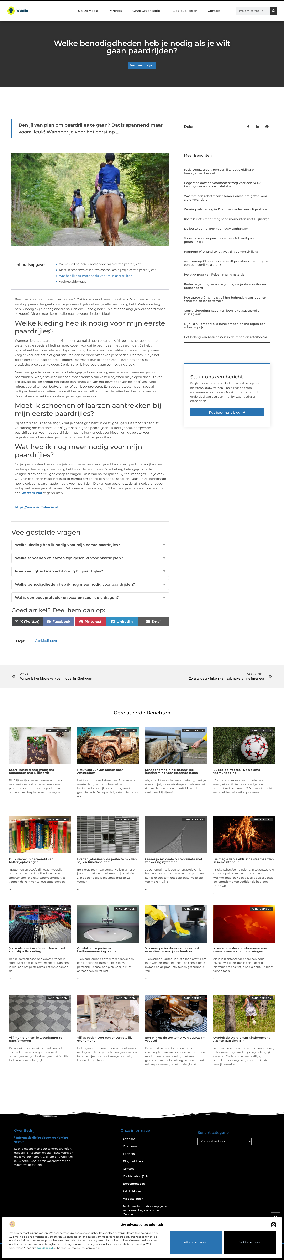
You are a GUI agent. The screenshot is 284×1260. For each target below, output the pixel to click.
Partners (115, 11)
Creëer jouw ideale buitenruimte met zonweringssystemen (173, 860)
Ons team (130, 1146)
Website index (133, 1198)
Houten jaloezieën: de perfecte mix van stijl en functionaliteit (107, 860)
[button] (274, 1225)
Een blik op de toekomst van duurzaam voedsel (175, 1039)
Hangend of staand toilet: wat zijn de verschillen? (221, 251)
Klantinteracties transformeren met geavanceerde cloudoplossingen (240, 950)
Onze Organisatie (146, 11)
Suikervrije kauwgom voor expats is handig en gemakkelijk (219, 240)
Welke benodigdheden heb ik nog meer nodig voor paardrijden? (90, 584)
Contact (214, 11)
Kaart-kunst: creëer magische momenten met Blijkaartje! (227, 219)
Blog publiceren (184, 11)
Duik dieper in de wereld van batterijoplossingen (31, 860)
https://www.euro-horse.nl (36, 507)
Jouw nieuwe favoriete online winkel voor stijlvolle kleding (37, 950)
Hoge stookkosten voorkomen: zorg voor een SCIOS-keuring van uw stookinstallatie (223, 184)
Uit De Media (88, 11)
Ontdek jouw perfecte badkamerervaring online (96, 950)
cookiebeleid (45, 1247)
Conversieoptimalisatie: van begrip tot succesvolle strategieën (221, 312)
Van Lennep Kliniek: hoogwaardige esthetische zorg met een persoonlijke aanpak (227, 263)
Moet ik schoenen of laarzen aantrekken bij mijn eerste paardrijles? (107, 270)
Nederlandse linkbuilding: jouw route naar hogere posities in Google (145, 1210)
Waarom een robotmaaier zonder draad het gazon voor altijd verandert (225, 197)
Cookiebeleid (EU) (135, 1176)
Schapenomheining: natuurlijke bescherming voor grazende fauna (171, 771)
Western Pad (31, 493)
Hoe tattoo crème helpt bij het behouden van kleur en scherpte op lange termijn (225, 299)
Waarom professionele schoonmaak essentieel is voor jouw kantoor (172, 950)
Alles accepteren (195, 1242)
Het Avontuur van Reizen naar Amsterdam (216, 274)
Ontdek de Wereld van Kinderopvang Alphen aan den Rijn (242, 1039)
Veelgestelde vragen (73, 281)
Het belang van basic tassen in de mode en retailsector (225, 337)
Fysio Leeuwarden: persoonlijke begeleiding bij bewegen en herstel (220, 171)
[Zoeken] (273, 11)
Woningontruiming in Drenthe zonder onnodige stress (225, 209)
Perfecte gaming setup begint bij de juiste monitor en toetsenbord (225, 286)
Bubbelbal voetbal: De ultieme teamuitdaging (236, 771)
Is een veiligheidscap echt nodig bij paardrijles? (90, 571)
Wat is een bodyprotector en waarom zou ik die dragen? (90, 597)
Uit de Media (132, 1191)
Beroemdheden (134, 1183)
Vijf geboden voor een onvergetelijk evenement (104, 1039)
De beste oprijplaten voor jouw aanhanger (216, 228)
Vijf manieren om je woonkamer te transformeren (35, 1039)
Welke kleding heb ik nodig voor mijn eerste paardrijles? (100, 264)
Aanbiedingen (142, 65)
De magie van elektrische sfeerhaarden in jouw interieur (243, 860)
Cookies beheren (250, 1242)
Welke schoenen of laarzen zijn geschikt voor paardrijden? (90, 558)
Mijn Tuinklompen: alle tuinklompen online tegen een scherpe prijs (225, 325)
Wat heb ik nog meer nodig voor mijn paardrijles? (95, 276)
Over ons (129, 1138)
